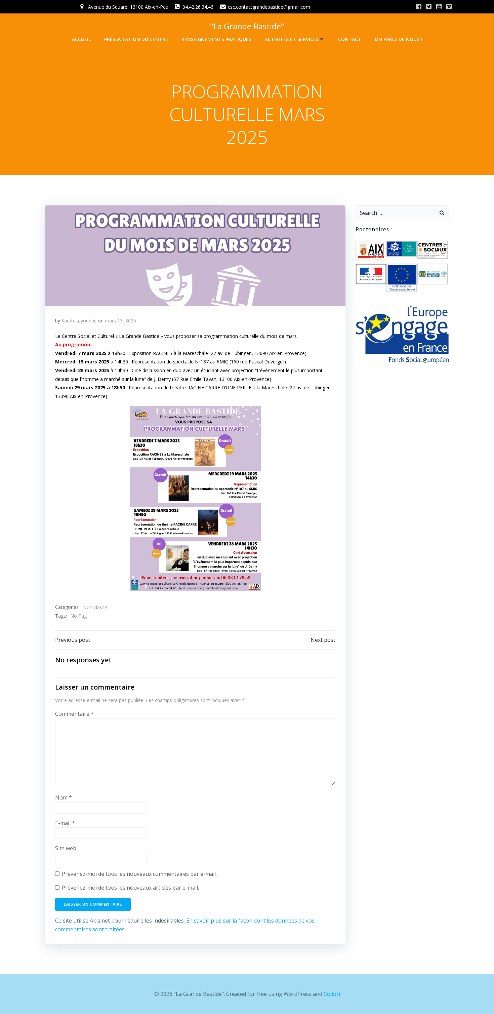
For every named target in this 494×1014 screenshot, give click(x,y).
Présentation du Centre (136, 39)
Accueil (81, 39)
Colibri (332, 994)
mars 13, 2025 (120, 320)
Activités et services (292, 39)
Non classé (95, 607)
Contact (349, 39)
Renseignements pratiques (216, 39)
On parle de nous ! (398, 39)
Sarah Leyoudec (78, 320)
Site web (65, 848)
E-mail (65, 823)
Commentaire (74, 713)
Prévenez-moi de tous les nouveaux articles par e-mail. (130, 887)
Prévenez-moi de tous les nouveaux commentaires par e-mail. (139, 874)
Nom (63, 797)
